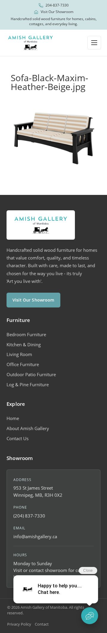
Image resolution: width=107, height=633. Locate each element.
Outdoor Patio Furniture (31, 374)
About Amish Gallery (28, 428)
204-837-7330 (57, 5)
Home (13, 418)
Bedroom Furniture (26, 334)
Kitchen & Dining (24, 344)
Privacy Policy (19, 624)
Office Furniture (23, 364)
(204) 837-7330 (29, 516)
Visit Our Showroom (57, 11)
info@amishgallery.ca (35, 536)
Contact (42, 624)
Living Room (19, 354)
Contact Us (18, 438)
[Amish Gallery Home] (30, 42)
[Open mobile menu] (94, 42)
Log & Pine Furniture (28, 384)
